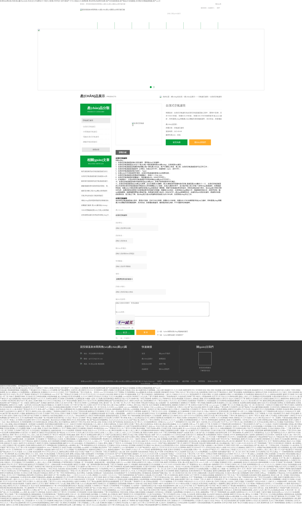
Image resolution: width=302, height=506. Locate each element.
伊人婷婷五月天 (247, 433)
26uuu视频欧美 (141, 392)
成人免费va (169, 426)
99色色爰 (3, 390)
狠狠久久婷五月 (222, 399)
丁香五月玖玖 (292, 430)
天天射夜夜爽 (272, 471)
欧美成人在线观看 (153, 392)
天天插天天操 (212, 426)
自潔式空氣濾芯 (89, 127)
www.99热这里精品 (246, 445)
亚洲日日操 (237, 490)
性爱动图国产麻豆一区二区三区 (229, 452)
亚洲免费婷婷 (211, 435)
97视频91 (51, 409)
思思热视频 (122, 484)
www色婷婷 (212, 452)
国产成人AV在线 (96, 488)
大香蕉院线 (288, 501)
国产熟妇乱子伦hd (248, 407)
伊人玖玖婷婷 (157, 475)
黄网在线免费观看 (275, 456)
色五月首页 (35, 486)
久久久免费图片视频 (22, 428)
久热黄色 (28, 484)
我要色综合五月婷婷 (225, 454)
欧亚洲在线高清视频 (13, 490)
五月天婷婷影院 (28, 462)
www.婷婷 (23, 492)
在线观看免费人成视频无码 (246, 437)
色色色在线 (193, 441)
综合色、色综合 (174, 467)
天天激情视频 (274, 460)
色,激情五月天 (193, 430)
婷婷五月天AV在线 (134, 413)
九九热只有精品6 (274, 428)
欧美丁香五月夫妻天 (287, 405)
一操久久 (168, 394)
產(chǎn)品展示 (140, 25)
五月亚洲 (286, 456)
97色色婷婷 (284, 445)
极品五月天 (194, 462)
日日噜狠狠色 (252, 486)
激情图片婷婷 (20, 396)
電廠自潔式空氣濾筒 (91, 137)
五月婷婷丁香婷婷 (283, 469)
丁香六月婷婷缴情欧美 (22, 494)
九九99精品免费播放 (275, 494)
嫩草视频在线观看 (262, 407)
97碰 (239, 477)
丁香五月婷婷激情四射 (125, 475)
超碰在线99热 (56, 430)
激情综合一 (130, 490)
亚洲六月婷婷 (254, 473)
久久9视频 (215, 462)
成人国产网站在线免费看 (212, 488)
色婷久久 (236, 426)
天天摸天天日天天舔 (266, 496)
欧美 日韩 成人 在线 (261, 488)
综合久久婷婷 (256, 420)
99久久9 (86, 437)
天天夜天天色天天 (196, 411)
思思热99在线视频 (186, 445)
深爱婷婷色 (180, 437)
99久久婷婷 (87, 405)
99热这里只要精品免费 (207, 443)
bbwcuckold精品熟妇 (99, 505)
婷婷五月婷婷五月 (99, 484)
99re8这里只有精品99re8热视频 (218, 494)
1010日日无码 (274, 407)
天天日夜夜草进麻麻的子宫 (88, 469)
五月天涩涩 (89, 433)
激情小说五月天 (263, 403)
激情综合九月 (168, 416)
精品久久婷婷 (221, 447)
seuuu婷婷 (85, 447)
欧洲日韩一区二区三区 (250, 458)
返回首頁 (203, 8)
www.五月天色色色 (106, 392)
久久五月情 (101, 501)
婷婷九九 (272, 422)
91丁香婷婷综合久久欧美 (54, 439)
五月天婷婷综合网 (239, 428)
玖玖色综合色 (17, 469)
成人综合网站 (20, 454)
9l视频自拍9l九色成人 (288, 407)
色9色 (43, 471)
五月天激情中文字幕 (83, 467)
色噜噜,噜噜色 (133, 479)
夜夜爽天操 (265, 503)
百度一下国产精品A (171, 456)
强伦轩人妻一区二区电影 (280, 475)
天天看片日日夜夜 (149, 467)
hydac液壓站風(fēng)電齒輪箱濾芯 (176, 331)
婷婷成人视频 (198, 399)
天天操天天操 (47, 428)
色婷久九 (119, 462)
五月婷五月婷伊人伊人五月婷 (235, 464)
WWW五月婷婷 (38, 407)
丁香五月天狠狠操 (116, 464)
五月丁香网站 (119, 392)
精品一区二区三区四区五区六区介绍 (177, 473)
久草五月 (297, 501)
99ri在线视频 (14, 492)
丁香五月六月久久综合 (159, 411)
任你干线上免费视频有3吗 (65, 409)
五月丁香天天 (234, 422)
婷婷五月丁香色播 (229, 486)
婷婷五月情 (4, 477)
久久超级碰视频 (82, 439)
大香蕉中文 (49, 426)
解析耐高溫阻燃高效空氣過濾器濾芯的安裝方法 (95, 181)
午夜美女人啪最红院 (167, 490)
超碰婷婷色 (266, 475)
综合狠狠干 (192, 503)
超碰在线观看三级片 (182, 479)
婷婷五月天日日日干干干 (196, 447)
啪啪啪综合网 (17, 498)
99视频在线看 (282, 481)
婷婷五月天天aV (13, 486)
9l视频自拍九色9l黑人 (264, 484)
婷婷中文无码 (119, 394)
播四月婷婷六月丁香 (51, 475)
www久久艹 (171, 422)
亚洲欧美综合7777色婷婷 (11, 437)
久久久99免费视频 (201, 452)
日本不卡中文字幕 (99, 405)
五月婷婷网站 (130, 392)
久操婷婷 (85, 407)
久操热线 (89, 473)
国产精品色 (61, 433)
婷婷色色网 (233, 396)
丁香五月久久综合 (54, 481)
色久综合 (163, 441)
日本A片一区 (75, 494)
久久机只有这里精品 (154, 494)
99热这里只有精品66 (40, 473)
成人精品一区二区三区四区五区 (253, 405)
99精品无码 (58, 501)
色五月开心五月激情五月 (288, 467)
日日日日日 (294, 488)
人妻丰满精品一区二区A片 (81, 505)
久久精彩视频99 (237, 394)
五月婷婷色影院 (289, 403)
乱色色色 (124, 445)
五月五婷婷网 (169, 471)
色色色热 (61, 469)
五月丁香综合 (129, 456)
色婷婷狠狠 (195, 498)
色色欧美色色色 (74, 456)
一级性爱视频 (110, 462)
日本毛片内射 (227, 503)
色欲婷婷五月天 (279, 413)
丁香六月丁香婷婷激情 (218, 492)
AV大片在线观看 (68, 430)
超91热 (70, 458)
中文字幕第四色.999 (192, 490)
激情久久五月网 (12, 505)
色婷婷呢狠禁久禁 (253, 464)
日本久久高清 (172, 469)
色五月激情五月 (202, 428)
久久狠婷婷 (257, 439)
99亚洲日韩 (11, 401)
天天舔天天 (199, 501)
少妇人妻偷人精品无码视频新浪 (16, 424)
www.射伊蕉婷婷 (128, 447)
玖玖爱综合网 (119, 390)
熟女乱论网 (50, 471)
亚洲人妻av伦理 (183, 462)
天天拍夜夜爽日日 (150, 422)
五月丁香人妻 (284, 458)
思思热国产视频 (158, 473)
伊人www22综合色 (189, 428)
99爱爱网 (137, 411)
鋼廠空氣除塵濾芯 (90, 142)
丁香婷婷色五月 (29, 469)
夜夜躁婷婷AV (147, 477)
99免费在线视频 (15, 467)
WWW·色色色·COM (146, 407)
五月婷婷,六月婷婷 (208, 418)
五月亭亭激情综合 (23, 471)
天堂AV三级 (287, 435)
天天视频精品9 (112, 484)
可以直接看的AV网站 (30, 498)
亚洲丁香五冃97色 (222, 439)
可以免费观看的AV (81, 450)
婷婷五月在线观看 (69, 503)
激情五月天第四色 (40, 441)
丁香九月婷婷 (170, 498)
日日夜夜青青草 (140, 494)
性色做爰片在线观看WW (37, 447)
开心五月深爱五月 (70, 477)
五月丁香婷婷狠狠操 (277, 503)
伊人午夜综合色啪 (182, 484)
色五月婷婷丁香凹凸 (175, 413)
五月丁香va (141, 503)
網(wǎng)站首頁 (88, 25)
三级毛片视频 (239, 481)
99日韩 (84, 430)
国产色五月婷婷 (33, 416)
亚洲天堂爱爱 (5, 460)
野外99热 (80, 477)
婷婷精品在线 (267, 420)
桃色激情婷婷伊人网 (170, 486)
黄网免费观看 (21, 460)
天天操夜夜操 (249, 394)
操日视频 (94, 494)
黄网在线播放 (163, 496)
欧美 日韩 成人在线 (94, 422)
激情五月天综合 (236, 494)
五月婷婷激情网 (25, 422)
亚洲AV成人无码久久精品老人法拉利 (219, 481)
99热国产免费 (285, 488)
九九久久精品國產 (115, 396)
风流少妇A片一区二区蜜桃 (271, 418)
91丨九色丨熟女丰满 (142, 490)
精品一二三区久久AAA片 (76, 475)
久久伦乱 (269, 413)
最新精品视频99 (114, 450)
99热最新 (134, 464)
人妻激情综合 (68, 426)
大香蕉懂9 (168, 492)
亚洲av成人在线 (141, 484)
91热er (206, 411)
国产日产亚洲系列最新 (123, 454)
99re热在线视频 (49, 454)
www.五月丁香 (57, 394)
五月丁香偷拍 (112, 498)
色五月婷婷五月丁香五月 (49, 435)
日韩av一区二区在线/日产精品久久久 (206, 450)
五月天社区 (246, 409)
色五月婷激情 (154, 405)
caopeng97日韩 (290, 401)
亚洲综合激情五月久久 (271, 399)
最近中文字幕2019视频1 (111, 477)
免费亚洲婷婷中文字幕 (148, 437)
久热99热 (204, 422)
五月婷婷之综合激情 (23, 420)
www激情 (286, 484)
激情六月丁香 (205, 424)
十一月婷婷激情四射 (286, 452)
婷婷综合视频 (201, 494)
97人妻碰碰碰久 (295, 458)
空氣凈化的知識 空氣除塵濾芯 (92, 196)
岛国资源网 (259, 430)
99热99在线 (124, 492)
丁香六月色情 (84, 392)
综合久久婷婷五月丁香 (237, 399)
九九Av (267, 433)
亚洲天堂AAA (191, 435)
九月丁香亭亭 (194, 475)
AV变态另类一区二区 (292, 490)
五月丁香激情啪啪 (19, 475)
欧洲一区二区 (93, 460)
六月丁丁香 (245, 454)
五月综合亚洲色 (263, 422)
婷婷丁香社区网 (38, 456)
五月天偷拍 (247, 418)
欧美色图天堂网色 (276, 403)
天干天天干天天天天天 (87, 394)
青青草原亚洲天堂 (127, 460)
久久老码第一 (136, 486)
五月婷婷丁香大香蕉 (119, 418)
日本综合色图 (180, 435)
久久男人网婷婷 (92, 475)
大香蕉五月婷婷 (211, 454)
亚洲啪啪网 (17, 407)
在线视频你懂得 (182, 441)
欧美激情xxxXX (222, 403)
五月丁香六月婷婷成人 (145, 394)
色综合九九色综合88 (250, 462)
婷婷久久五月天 (38, 484)
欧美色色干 (32, 443)
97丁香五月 (117, 443)
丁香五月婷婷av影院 (153, 428)
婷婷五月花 (159, 456)
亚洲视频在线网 (166, 439)
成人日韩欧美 (234, 403)
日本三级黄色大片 (173, 501)
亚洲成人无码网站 (146, 488)
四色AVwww (92, 430)
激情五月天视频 (79, 464)
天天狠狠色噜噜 (130, 394)
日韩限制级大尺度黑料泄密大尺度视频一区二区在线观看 (73, 462)
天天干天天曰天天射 (9, 481)
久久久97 (84, 396)
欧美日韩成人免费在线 (207, 484)
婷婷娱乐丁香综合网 (243, 390)
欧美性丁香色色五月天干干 (27, 409)
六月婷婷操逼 (233, 479)
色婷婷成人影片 (235, 469)
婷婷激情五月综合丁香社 (170, 392)
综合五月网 (22, 416)
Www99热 (243, 496)
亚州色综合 (102, 445)
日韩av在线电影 (270, 454)
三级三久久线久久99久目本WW (241, 443)
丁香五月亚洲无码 (293, 471)
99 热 (274, 426)
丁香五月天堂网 (130, 428)
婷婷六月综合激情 (292, 413)
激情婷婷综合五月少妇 (34, 413)
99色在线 (298, 450)
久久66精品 (273, 416)
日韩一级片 (196, 422)
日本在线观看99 (36, 437)
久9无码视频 (99, 454)
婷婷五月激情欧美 (157, 418)
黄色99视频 (140, 428)
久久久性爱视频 (222, 418)
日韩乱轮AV (94, 437)
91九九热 (144, 396)
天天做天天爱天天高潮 (125, 424)
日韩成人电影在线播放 (137, 492)
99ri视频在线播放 (82, 409)
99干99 (232, 435)
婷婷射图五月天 (268, 439)
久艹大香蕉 (200, 439)
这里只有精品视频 (183, 460)
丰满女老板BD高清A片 (280, 396)
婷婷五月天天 (71, 420)
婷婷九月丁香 (54, 473)
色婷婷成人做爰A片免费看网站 (230, 420)
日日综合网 (36, 405)
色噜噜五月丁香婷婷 (188, 403)
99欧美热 (160, 498)
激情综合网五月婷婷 (66, 452)
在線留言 (211, 8)
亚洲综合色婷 (122, 479)
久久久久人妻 (294, 396)
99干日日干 (129, 411)
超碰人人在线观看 (256, 454)
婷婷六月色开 (134, 401)
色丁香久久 (138, 422)
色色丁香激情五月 (51, 456)
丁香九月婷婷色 (154, 420)
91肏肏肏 (226, 435)
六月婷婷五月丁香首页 (100, 486)
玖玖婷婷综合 (148, 424)
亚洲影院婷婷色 (165, 405)
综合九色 (190, 452)
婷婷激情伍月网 (118, 437)
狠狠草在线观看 (136, 467)
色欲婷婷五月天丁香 (59, 479)
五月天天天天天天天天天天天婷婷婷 (172, 447)
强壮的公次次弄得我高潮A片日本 (167, 445)
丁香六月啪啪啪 (82, 503)
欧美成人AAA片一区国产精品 (156, 443)
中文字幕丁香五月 (215, 486)
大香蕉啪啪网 (231, 430)
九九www (244, 401)
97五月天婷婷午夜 (132, 399)
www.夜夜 (187, 413)
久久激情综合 (45, 416)
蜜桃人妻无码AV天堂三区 (235, 484)
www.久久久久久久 (268, 464)
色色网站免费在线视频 (248, 403)
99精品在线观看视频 (280, 420)
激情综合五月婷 (261, 392)
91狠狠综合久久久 (227, 456)
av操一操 (177, 426)
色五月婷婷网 (52, 505)
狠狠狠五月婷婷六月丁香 (181, 405)
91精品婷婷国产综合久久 (266, 437)
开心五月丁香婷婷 (23, 394)
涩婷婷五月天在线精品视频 (198, 469)
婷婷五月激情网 (283, 477)
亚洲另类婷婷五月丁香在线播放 (200, 471)
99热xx (149, 462)
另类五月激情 (210, 439)
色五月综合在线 (92, 496)
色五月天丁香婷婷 (87, 456)
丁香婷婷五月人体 (138, 481)
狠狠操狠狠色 (36, 494)
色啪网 (94, 418)
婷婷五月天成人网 (210, 416)
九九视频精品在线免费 (96, 413)
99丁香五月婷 (40, 488)
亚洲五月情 (155, 490)
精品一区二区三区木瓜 (98, 407)
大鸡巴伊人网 (75, 390)
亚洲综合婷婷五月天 (139, 462)
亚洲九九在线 (99, 433)
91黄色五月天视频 (272, 405)
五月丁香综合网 (125, 481)
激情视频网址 (117, 409)
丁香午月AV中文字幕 (125, 498)
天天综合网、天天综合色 (95, 479)
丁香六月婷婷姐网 (241, 475)
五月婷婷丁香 (125, 416)
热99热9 (17, 473)
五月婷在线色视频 (78, 501)
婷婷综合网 (119, 456)
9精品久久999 (107, 488)
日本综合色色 (211, 447)
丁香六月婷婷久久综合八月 (130, 450)
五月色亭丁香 (76, 407)
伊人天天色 (189, 488)
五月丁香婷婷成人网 (188, 496)
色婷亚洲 (278, 435)
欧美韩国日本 (236, 424)
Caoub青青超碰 (92, 403)
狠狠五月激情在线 (181, 471)
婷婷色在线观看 (276, 394)
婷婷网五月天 (167, 505)
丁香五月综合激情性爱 (17, 503)
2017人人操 (16, 458)
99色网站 (62, 475)
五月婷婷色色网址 (134, 473)
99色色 (151, 452)
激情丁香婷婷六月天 (52, 484)
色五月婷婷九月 (111, 479)
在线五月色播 (67, 447)
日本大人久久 (30, 479)
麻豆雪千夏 (6, 413)
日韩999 (220, 445)
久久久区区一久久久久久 (108, 475)
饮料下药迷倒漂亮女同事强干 (137, 426)
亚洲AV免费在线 (110, 424)
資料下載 (175, 25)
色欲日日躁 (93, 409)
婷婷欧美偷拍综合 (62, 471)
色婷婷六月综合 (281, 464)
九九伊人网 (262, 490)
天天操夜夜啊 (29, 439)
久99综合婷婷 (182, 503)
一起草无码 (27, 405)
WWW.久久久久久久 (98, 467)
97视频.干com (89, 452)
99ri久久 (112, 469)
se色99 (255, 490)
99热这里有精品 (67, 481)
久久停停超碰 (127, 443)
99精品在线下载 (282, 437)
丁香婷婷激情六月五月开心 (226, 437)
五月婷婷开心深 (235, 407)
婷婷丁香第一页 (56, 503)
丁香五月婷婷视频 (169, 433)
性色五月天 (261, 469)
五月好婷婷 (71, 492)
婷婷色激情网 (263, 462)
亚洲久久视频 (65, 413)
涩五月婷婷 (98, 477)
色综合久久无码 (254, 503)
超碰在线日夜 (100, 462)
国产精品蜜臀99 (64, 390)
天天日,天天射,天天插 (43, 479)
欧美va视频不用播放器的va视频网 (39, 477)
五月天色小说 (118, 496)
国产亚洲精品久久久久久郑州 (209, 456)
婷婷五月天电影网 (79, 428)
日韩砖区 (89, 428)
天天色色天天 (31, 396)
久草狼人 (130, 405)
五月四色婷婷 (81, 492)
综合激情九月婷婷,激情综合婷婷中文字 (31, 445)
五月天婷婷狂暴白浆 (39, 422)
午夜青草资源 (245, 426)
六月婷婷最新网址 (187, 501)
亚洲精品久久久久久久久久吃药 (52, 392)
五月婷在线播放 (73, 490)
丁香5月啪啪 (200, 403)
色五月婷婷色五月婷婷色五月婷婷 (76, 488)
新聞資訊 (123, 25)
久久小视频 (248, 411)
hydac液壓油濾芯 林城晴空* (174, 335)
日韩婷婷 (78, 430)
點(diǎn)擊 (107, 120)
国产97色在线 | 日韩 (37, 426)
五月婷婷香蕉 (114, 486)
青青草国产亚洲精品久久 (259, 460)
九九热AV (162, 503)
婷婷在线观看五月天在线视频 (149, 464)
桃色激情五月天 (257, 390)
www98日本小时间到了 (131, 396)
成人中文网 (159, 452)
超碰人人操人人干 (245, 396)
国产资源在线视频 (142, 501)
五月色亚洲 (67, 501)
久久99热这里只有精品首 (145, 471)
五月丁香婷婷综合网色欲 (277, 441)
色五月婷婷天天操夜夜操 (187, 401)
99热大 (198, 396)
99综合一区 (219, 501)
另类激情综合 (259, 433)
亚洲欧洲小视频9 (106, 503)
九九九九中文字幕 (185, 486)
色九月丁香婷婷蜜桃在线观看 (136, 469)
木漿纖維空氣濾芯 (90, 132)
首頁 (143, 353)
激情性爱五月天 (189, 390)
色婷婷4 (252, 435)
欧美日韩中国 (59, 418)
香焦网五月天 (107, 439)
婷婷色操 (41, 492)
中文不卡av (224, 422)
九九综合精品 (35, 430)
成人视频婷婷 (58, 477)
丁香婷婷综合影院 (62, 494)
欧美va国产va (43, 409)
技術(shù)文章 (157, 25)
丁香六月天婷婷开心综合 (171, 494)
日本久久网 (251, 456)
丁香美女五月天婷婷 (70, 394)
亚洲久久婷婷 (12, 416)
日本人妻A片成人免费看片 (116, 405)
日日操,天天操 (107, 422)
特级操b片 (131, 484)
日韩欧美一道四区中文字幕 (150, 409)
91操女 (100, 443)
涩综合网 (205, 458)
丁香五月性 (191, 454)
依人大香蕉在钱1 (205, 464)
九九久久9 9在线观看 (292, 492)
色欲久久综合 (209, 501)
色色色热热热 (143, 452)
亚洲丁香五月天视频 (240, 503)
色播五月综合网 (178, 488)
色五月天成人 (192, 456)
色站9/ (15, 443)
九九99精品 (152, 498)
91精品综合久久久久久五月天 (194, 481)
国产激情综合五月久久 (279, 433)
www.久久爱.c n (204, 462)
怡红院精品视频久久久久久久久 (61, 416)
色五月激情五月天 (260, 441)
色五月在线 (110, 413)
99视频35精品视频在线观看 (267, 447)
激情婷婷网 (120, 469)
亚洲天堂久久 (125, 471)
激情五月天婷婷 (288, 394)
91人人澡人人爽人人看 (68, 460)
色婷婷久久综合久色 (253, 501)
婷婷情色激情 (213, 420)
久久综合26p (162, 437)
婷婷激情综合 (241, 486)
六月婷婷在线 (81, 496)
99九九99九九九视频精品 (236, 447)
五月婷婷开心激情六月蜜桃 (103, 390)
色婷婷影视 (203, 392)
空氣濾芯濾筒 (203, 97)
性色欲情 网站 (288, 409)
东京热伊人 (188, 399)
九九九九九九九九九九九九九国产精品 (123, 420)
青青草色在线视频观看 (110, 481)
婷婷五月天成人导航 (130, 435)
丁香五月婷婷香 (145, 399)
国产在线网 (241, 501)
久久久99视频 (69, 450)
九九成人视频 (36, 428)
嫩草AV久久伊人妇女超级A (73, 443)
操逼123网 (264, 416)
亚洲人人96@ (253, 496)
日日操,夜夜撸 (9, 428)
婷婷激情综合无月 (90, 445)
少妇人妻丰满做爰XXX (164, 390)
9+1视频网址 (221, 484)
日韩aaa (263, 473)
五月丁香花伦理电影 (69, 401)
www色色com (159, 407)
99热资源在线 (87, 424)
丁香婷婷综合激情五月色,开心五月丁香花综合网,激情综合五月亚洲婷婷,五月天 (81, 411)
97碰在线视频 (135, 416)
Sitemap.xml (157, 384)
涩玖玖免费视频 (209, 399)
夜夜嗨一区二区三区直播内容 (181, 458)
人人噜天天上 (271, 481)
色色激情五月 (27, 407)
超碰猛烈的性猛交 (112, 416)
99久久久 (237, 454)
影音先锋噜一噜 (83, 420)
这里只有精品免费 (228, 390)
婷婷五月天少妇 (174, 496)
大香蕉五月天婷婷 (287, 479)
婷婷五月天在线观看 (282, 439)
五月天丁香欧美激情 (276, 501)
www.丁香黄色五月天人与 (114, 428)
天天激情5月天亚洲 (62, 405)
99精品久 (7, 462)
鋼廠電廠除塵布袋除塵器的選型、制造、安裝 (95, 186)
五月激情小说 (79, 426)
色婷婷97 (203, 460)
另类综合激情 (177, 428)
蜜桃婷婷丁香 (240, 441)
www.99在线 (145, 450)
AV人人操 (12, 409)
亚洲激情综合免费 (6, 426)
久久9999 (110, 407)
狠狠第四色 (285, 399)
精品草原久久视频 (18, 413)
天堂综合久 (228, 490)
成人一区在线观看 (117, 411)
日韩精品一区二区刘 (24, 456)
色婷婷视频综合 (249, 392)
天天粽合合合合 (49, 496)
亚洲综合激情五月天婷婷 (55, 399)
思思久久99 (158, 433)
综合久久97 (180, 490)
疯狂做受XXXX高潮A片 (226, 460)
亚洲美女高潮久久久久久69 (10, 496)
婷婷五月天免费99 (234, 409)
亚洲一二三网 (286, 428)
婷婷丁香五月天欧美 (80, 498)
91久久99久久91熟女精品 (52, 401)
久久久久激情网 (182, 424)
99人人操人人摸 (33, 435)
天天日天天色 (181, 454)
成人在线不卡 (33, 492)
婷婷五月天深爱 (207, 407)
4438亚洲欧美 (169, 452)
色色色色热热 (212, 460)
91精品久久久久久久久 (180, 394)
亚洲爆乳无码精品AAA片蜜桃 (71, 441)
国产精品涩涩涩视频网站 (99, 420)
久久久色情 (178, 390)
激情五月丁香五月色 (78, 422)
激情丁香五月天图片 (25, 481)
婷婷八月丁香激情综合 (190, 464)
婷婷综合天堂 (120, 399)
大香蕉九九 (161, 422)
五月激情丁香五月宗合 (51, 413)
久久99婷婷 (103, 494)
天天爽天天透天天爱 (231, 445)
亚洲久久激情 (294, 420)
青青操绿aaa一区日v (259, 471)
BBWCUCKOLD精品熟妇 (40, 420)
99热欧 (230, 418)
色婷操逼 (182, 456)
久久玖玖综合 (154, 441)
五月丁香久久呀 (21, 447)
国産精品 (200, 496)
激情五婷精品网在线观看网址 (273, 401)
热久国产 (188, 437)
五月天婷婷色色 (45, 394)
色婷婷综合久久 (242, 492)
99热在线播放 (291, 454)
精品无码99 (103, 447)
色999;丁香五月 (254, 416)
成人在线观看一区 (162, 403)
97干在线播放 (125, 486)
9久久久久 (173, 401)
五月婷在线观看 (270, 390)
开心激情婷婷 (29, 488)
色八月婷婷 (195, 479)
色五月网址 (81, 473)
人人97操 (49, 488)
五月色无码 (281, 454)
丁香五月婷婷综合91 (111, 458)
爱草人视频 (108, 443)
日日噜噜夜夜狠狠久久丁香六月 (195, 420)
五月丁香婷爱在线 (71, 392)
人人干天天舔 (210, 437)
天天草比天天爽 (26, 473)
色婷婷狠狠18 (175, 403)
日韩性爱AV (204, 490)
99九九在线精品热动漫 (275, 490)
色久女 (8, 392)
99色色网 (49, 418)
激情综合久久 (243, 416)
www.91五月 (121, 490)
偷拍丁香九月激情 (6, 494)
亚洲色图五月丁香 (220, 479)
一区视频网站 (271, 473)
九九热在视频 (35, 471)
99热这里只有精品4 (148, 403)
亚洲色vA (289, 503)
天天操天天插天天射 (217, 430)
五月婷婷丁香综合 (85, 418)
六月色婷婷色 (104, 469)
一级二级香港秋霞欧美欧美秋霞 (97, 464)
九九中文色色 (136, 441)
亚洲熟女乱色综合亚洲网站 (217, 409)
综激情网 (63, 490)
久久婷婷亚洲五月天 (113, 501)
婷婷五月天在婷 (148, 456)
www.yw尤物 (27, 452)
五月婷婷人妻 (137, 433)
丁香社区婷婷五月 (81, 416)
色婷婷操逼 (63, 456)
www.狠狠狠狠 (132, 407)
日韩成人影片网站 (295, 424)
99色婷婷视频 (52, 396)
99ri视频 (280, 422)
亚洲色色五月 (25, 486)
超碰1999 (144, 441)
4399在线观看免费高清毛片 (67, 486)
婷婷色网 (10, 454)
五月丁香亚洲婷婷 (234, 433)
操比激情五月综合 (148, 413)
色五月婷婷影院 (283, 447)
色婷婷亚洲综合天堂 (148, 486)
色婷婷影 (298, 494)
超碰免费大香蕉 (53, 460)
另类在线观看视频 (203, 503)
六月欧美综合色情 (62, 454)
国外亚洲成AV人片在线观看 (151, 416)
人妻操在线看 (56, 464)
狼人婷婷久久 (142, 420)
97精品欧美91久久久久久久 (37, 460)
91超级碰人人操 (210, 445)
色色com (152, 426)
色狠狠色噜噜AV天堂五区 (18, 433)
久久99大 (251, 450)
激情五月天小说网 (15, 405)
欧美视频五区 (104, 460)
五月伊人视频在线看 (199, 473)
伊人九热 (249, 441)
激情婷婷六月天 (218, 464)
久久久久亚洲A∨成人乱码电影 (210, 467)
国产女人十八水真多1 (264, 424)
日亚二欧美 (39, 454)
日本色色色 (254, 498)
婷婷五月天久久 (87, 390)
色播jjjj (216, 407)
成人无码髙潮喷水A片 (148, 401)
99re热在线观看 (67, 464)
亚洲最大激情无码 (47, 403)
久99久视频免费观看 (210, 477)
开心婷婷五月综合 (28, 458)
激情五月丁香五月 (24, 411)
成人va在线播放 (264, 498)
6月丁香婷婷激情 (260, 443)
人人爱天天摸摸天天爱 (8, 445)
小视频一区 (183, 430)
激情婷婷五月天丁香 (222, 475)
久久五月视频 (235, 405)
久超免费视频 (177, 492)
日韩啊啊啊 (276, 479)
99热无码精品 (295, 475)
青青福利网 (257, 411)
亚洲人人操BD (244, 479)
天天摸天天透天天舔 (232, 473)
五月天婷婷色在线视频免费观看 (228, 401)
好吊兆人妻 (294, 456)
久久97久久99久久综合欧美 (171, 464)
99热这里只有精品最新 (67, 435)
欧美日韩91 (115, 471)
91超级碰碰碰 (14, 477)
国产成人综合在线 (194, 407)
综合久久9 (225, 396)
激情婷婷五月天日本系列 (265, 435)
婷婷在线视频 (155, 460)
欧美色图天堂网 (255, 475)
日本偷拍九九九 (189, 492)
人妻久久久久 (214, 428)
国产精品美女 (271, 469)
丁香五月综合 (52, 469)
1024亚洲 (23, 477)
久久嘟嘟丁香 (225, 405)
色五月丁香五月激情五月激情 (31, 496)
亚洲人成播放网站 (202, 492)
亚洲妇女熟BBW (25, 505)
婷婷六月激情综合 (181, 477)
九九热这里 (191, 494)
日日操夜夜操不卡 (120, 473)
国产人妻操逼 (273, 458)
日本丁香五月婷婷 (248, 452)
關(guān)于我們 (106, 25)
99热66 (219, 435)
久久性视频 (93, 447)
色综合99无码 (260, 481)
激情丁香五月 (81, 435)
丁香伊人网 (233, 416)
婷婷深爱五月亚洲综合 (34, 475)
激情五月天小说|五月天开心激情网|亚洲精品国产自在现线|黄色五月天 (103, 401)
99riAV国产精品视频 (168, 460)
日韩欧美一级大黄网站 (293, 443)
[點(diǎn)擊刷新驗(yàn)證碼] (125, 322)
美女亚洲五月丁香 (255, 401)
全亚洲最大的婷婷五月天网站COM (141, 445)
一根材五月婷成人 (140, 439)
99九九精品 (274, 452)
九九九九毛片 (140, 458)
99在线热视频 (83, 460)
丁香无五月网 (266, 479)
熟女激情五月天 (262, 456)
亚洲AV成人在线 (154, 439)
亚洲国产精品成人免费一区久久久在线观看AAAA (156, 435)
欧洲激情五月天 (170, 418)
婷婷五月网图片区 (14, 441)
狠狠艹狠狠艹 (232, 471)
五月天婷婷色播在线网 (130, 488)
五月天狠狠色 (16, 462)
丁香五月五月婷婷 (79, 403)
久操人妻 (121, 452)
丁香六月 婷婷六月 (206, 479)
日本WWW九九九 (61, 458)
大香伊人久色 (182, 407)
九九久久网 (256, 418)
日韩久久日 (59, 403)
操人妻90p (246, 494)
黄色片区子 (21, 401)
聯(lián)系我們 (218, 6)
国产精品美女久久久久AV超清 (11, 452)
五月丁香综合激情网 (94, 481)
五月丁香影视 (260, 413)
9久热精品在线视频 (207, 475)
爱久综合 (137, 405)
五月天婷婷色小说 (262, 452)
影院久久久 (30, 454)
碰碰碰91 (135, 454)
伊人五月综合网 (214, 422)
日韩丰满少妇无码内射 (53, 467)
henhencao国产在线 (244, 471)
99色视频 (218, 390)
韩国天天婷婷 (182, 418)
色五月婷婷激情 (53, 441)
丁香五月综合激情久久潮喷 (267, 477)
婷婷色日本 (15, 422)
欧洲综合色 (11, 471)
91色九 (13, 394)
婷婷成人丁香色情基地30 (168, 396)
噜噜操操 (42, 498)
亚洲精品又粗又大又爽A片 (170, 409)
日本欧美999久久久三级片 (277, 392)
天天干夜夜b (250, 484)
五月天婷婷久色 (170, 407)
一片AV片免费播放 (165, 481)
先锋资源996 (136, 477)
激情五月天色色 (246, 439)
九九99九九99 (104, 426)
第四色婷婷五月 (195, 394)
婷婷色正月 (238, 418)
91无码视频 (267, 426)
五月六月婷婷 (178, 481)
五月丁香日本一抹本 (249, 469)
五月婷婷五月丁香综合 (198, 409)
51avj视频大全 (214, 469)
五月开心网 (80, 433)
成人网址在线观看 (115, 430)
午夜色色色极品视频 (289, 418)
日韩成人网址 (53, 422)
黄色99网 (184, 426)
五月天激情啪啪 (161, 413)
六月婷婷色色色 (215, 458)
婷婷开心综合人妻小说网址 (41, 411)
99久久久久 (4, 503)
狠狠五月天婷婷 (179, 439)
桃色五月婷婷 (153, 484)
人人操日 (261, 486)
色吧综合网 (263, 458)
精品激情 (126, 467)
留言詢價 (176, 142)
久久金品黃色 (294, 445)
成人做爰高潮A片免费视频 (146, 390)
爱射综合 (5, 435)
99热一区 (119, 403)
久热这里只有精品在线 (215, 473)
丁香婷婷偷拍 (235, 439)
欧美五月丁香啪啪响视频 (220, 498)
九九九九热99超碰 (209, 413)
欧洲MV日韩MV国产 (54, 498)
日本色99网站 (223, 416)
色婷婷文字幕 (40, 467)
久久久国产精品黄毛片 (143, 447)
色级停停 (228, 426)
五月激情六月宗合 (113, 445)
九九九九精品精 (86, 484)
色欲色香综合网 (221, 433)
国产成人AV (4, 492)
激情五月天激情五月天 (254, 399)
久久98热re (282, 430)
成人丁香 (80, 445)
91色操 (159, 486)
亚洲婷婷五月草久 (226, 462)
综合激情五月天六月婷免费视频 (262, 409)
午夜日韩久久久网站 (29, 490)
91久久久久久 (58, 488)
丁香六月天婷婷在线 (170, 475)
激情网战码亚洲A (242, 435)
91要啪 (161, 430)
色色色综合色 (129, 422)
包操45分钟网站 (80, 481)
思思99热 (126, 409)
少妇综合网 (291, 481)
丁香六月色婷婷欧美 (111, 492)
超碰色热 (297, 409)
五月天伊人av (103, 430)
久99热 (183, 494)
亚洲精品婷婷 (92, 435)
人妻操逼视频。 (120, 413)
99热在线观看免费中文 (152, 505)
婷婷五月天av (178, 416)
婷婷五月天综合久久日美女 (98, 396)
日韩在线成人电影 (152, 458)
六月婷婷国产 (249, 481)
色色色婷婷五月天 (96, 458)
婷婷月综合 (225, 450)
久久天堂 (39, 501)
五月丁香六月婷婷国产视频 (268, 467)
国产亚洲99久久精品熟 (143, 475)
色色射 (186, 433)
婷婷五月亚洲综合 (170, 462)
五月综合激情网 (292, 473)
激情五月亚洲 (184, 475)
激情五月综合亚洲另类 (47, 433)
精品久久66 (291, 441)
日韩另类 (98, 452)
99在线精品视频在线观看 (61, 407)
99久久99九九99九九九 (50, 452)
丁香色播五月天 (34, 390)
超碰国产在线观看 (150, 496)
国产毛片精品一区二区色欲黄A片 (23, 501)
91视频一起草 (90, 399)
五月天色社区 (109, 454)
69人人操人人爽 (198, 437)
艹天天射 (106, 441)
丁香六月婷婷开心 (114, 447)
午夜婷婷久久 (202, 401)
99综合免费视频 (105, 471)
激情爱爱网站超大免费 (159, 450)
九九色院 (215, 394)
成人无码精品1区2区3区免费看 (69, 396)
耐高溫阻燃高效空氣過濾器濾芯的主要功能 (95, 171)
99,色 (133, 471)
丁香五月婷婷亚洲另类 (158, 501)
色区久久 (155, 447)
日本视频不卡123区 (236, 411)
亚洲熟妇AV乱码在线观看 (262, 396)
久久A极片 (133, 503)
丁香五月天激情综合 (110, 452)
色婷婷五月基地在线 (126, 458)
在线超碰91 (150, 492)
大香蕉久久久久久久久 (238, 450)
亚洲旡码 (264, 501)
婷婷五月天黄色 (42, 443)
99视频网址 (24, 390)
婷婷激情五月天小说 (183, 422)
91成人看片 (195, 460)
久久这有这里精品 (242, 460)
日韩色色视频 (41, 396)
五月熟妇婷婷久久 (90, 443)
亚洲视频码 (173, 411)
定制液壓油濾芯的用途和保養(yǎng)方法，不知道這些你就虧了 (95, 215)
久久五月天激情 (254, 492)
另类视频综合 (45, 430)
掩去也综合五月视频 (58, 420)
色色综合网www (277, 492)
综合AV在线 (79, 452)
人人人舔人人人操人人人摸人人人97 (118, 433)
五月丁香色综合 (27, 441)
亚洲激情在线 (62, 445)
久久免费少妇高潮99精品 (105, 399)
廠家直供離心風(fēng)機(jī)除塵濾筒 (94, 191)
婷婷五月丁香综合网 (190, 443)
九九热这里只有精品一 (167, 454)
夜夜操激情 (226, 458)
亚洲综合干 (35, 394)
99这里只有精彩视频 (280, 424)
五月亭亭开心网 (152, 503)
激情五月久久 (251, 447)
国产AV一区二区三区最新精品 (49, 490)
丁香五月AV (263, 494)
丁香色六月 (73, 471)
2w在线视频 (134, 409)
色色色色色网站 (71, 469)
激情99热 (293, 439)
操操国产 (180, 433)
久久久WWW (70, 433)
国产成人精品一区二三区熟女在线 (266, 445)
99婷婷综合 (167, 399)
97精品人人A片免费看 (49, 390)
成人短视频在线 (15, 399)
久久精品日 (194, 484)
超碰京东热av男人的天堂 (226, 441)
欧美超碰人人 (126, 477)
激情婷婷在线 (289, 494)
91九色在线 (185, 467)
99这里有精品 (289, 422)
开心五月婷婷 (290, 496)
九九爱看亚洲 (79, 399)
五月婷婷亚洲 (17, 450)
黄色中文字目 (295, 477)
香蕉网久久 (56, 428)
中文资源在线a (41, 469)
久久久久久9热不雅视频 (197, 426)
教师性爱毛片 (274, 488)
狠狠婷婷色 (284, 460)
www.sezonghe (214, 405)
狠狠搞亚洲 (201, 435)
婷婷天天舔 (75, 484)
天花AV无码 (160, 426)
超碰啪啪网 (238, 462)
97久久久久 (87, 441)
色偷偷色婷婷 (183, 469)
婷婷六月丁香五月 (60, 492)
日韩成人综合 (130, 390)
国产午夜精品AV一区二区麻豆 (18, 403)
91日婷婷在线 (205, 498)
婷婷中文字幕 (199, 445)
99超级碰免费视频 (55, 443)
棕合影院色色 (99, 428)
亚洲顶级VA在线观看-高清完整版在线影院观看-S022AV (49, 424)
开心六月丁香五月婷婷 (132, 403)
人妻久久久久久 (18, 479)
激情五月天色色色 (104, 409)
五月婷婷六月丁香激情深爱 (221, 424)
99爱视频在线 (52, 445)
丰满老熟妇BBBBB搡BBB (162, 488)
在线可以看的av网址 (132, 437)
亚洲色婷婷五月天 (194, 418)
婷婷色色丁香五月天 (142, 460)
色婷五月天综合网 (76, 437)
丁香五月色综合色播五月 (45, 458)
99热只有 (145, 405)
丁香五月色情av (163, 401)
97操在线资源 (205, 430)
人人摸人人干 (97, 441)
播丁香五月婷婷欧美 (114, 467)
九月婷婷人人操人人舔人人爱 (266, 450)
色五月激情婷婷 (183, 411)
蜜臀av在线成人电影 (77, 454)
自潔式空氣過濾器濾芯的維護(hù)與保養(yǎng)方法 (95, 176)
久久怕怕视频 (277, 484)
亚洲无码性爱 (224, 411)
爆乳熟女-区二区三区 (224, 413)
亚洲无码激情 (85, 494)
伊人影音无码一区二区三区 (88, 471)
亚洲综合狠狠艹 (284, 416)
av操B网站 (72, 445)
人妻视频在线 (35, 392)
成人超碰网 (231, 492)
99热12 (11, 396)
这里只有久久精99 (283, 390)
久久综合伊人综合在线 (104, 394)
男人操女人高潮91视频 (34, 401)
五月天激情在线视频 (38, 505)
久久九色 (48, 407)
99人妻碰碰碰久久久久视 (52, 437)
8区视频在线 (146, 473)
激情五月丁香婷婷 (128, 501)
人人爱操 (179, 420)
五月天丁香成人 (9, 420)
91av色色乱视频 (186, 450)
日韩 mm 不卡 (194, 424)
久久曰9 (272, 462)
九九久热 (233, 498)
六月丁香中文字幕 (76, 405)
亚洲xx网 (138, 456)
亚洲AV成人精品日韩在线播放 (165, 424)
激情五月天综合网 (104, 418)
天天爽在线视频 (69, 439)
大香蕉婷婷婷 (206, 396)
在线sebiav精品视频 (232, 496)
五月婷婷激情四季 (95, 439)
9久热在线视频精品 (109, 490)
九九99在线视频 (256, 426)
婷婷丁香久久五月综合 (18, 435)
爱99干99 (291, 433)
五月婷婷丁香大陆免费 (79, 413)
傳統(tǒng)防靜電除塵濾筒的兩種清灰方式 (95, 200)
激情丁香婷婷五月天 (125, 494)
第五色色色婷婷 (230, 501)
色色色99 (49, 492)
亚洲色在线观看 (152, 481)
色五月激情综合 (64, 422)
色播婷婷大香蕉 (225, 394)
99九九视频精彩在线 (21, 426)
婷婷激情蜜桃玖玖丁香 (48, 486)
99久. (172, 477)
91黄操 (13, 460)
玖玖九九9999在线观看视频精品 (38, 503)
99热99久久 (214, 411)
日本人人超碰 (197, 413)
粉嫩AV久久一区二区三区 (157, 469)
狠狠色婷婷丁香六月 (175, 443)
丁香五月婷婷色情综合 (67, 473)
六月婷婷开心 (94, 498)
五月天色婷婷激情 (26, 418)
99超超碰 (47, 450)
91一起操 (65, 437)
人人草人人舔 (94, 503)
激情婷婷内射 (159, 394)
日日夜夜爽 (194, 467)
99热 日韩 (210, 390)
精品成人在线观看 (84, 486)
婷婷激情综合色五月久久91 (123, 439)
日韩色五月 (198, 488)
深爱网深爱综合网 (64, 505)
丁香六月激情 (153, 396)
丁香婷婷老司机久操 (249, 477)
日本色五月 (246, 420)
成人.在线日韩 (255, 479)
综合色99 (5, 467)
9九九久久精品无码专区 (76, 479)
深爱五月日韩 (165, 458)
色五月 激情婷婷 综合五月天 (90, 490)
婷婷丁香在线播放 (235, 392)
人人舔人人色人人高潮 (43, 462)
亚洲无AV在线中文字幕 (199, 405)
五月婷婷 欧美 (200, 390)
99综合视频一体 (39, 418)
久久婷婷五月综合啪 (120, 503)
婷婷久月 (221, 426)
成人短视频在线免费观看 (207, 441)
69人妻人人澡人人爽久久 (131, 430)
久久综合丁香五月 (71, 418)
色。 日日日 (94, 392)
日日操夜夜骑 (7, 407)
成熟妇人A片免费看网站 (20, 392)
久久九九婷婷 (27, 450)
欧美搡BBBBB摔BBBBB (150, 430)
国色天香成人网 (241, 467)
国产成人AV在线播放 (206, 433)
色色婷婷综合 (236, 458)
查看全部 (96, 149)
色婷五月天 (23, 443)
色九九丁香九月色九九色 (189, 392)
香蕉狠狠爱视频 (13, 390)
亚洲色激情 (89, 454)
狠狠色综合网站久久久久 (98, 450)
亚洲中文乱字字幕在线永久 (218, 392)
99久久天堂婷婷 (180, 452)
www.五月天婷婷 (69, 467)
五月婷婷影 (58, 426)
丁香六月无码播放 (91, 426)
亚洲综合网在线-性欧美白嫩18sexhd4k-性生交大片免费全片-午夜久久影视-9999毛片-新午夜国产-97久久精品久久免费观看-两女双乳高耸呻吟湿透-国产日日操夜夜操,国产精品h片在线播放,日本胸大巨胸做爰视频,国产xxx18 (80, 1)
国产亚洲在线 (118, 422)
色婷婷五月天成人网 (229, 488)
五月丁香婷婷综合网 (200, 486)
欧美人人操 (194, 433)
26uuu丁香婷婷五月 (54, 447)
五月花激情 (40, 439)
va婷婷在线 (282, 471)
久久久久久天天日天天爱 (149, 454)
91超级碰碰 (197, 458)
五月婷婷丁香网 (168, 479)
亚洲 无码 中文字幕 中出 (228, 477)
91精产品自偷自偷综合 (113, 435)
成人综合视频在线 (222, 443)
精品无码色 (176, 505)
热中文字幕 (68, 403)
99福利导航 (185, 409)
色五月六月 (216, 396)
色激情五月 (146, 411)
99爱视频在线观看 (216, 490)
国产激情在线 (279, 496)
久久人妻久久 (98, 424)
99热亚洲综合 (276, 498)
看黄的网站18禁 (6, 479)
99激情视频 (25, 437)
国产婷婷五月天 (13, 418)
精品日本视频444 (47, 405)
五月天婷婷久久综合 (245, 488)
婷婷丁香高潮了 (28, 467)
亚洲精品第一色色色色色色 (103, 473)
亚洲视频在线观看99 (81, 458)
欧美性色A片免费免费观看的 (243, 413)
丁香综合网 (224, 407)
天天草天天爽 (158, 462)
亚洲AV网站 (206, 394)
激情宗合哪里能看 (219, 471)
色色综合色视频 (243, 498)
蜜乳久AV (101, 435)
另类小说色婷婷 (293, 392)
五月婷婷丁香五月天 (21, 430)
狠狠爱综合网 (211, 403)
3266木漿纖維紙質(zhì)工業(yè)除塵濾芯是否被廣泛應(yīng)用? (95, 210)
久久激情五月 (33, 433)
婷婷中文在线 (190, 439)
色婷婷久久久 (157, 399)
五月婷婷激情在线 (48, 494)
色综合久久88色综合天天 (287, 411)
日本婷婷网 (69, 399)
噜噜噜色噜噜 (247, 490)
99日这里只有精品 (260, 428)
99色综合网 (25, 399)
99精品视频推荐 (226, 428)
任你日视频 (76, 447)
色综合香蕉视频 (177, 399)
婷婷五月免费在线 (6, 473)
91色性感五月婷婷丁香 (186, 396)
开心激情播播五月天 (182, 498)
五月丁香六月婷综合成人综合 (118, 505)
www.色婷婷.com (120, 407)
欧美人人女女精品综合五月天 (138, 418)
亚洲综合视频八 (240, 456)
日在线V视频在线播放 (95, 492)
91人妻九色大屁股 (40, 481)
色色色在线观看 (18, 484)
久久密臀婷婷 (38, 450)
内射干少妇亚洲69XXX (8, 411)
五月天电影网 (48, 501)
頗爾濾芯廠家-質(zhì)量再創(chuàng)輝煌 (95, 205)
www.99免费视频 (228, 467)
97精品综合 (281, 473)
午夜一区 (240, 430)
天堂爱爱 (278, 409)
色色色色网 (37, 452)
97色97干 (249, 428)
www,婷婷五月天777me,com (105, 456)
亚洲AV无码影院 (174, 450)
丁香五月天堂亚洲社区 (275, 443)
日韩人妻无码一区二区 (107, 403)
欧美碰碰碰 (211, 401)
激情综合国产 (35, 403)
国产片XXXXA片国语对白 (193, 416)
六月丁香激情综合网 (269, 411)
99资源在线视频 (156, 479)
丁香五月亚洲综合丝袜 (161, 477)
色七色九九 (89, 477)
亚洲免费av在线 (162, 467)
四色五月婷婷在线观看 (96, 416)
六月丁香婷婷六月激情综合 (65, 496)
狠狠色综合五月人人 (262, 394)
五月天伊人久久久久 (168, 420)
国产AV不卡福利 (106, 437)
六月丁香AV (200, 454)
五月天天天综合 (138, 443)
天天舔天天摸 (166, 428)
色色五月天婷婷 (76, 424)
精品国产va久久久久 (38, 399)
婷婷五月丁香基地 (136, 505)
